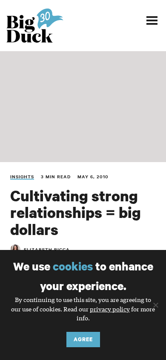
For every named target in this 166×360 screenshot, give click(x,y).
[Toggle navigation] (151, 20)
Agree (83, 339)
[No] (155, 305)
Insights (22, 176)
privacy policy (110, 309)
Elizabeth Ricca (47, 249)
